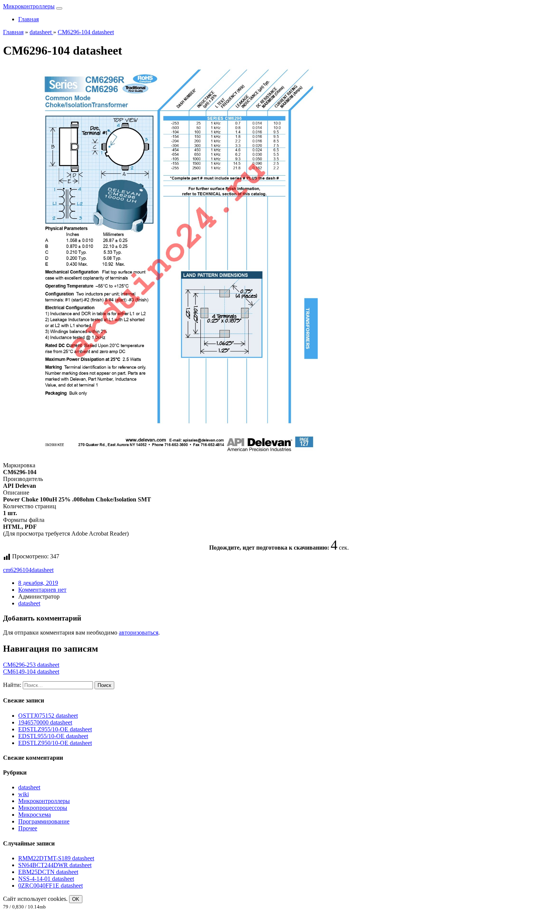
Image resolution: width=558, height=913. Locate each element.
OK (75, 899)
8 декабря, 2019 (38, 583)
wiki (23, 794)
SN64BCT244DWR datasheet (54, 865)
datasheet (43, 570)
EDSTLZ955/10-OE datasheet (55, 729)
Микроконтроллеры (29, 6)
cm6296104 (17, 570)
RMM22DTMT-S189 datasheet (56, 858)
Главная (28, 19)
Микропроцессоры (42, 808)
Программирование (43, 821)
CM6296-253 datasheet (31, 665)
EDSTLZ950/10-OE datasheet (55, 743)
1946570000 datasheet (45, 722)
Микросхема (34, 814)
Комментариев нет (42, 589)
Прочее (27, 828)
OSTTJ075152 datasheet (48, 715)
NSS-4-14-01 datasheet (46, 878)
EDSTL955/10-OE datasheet (53, 736)
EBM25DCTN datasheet (48, 872)
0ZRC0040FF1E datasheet (50, 885)
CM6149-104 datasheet (31, 671)
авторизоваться (138, 632)
